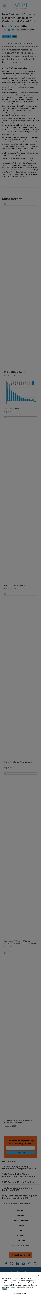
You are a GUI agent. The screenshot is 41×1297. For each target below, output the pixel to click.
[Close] (38, 1275)
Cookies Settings (20, 1293)
